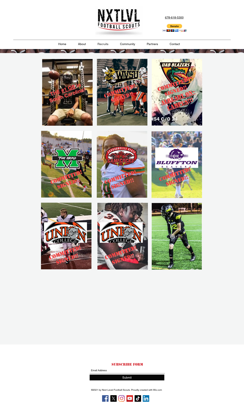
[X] (113, 398)
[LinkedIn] (146, 398)
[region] (67, 96)
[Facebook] (105, 398)
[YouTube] (129, 398)
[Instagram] (121, 398)
